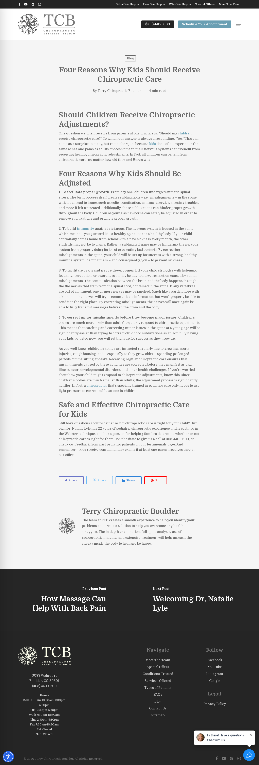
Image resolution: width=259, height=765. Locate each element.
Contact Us (158, 708)
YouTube (215, 667)
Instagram (214, 674)
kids (152, 144)
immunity (85, 229)
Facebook (214, 660)
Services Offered (158, 681)
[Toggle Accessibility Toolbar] (8, 756)
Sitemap (158, 715)
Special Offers (158, 667)
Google (214, 681)
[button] (238, 24)
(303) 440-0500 (44, 686)
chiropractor (97, 385)
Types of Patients (157, 688)
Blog (130, 58)
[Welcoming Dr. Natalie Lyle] (194, 600)
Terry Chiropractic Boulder (119, 91)
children (185, 133)
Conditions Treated (158, 674)
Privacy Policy (215, 704)
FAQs (158, 694)
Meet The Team (157, 660)
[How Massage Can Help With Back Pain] (65, 600)
